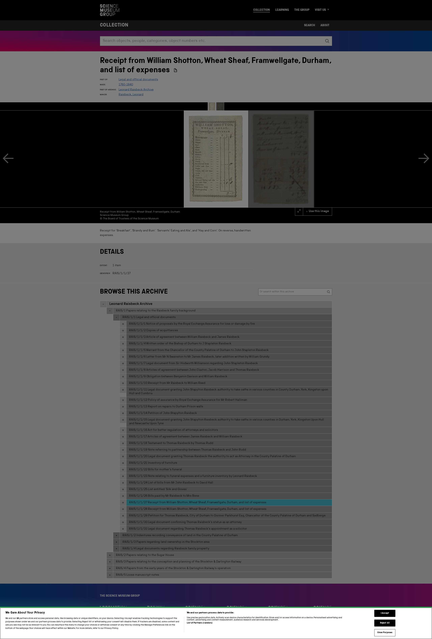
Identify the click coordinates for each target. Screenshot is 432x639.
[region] (216, 623)
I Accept (385, 613)
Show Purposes (385, 633)
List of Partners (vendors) (199, 623)
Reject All (385, 623)
